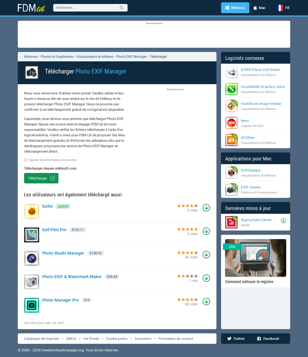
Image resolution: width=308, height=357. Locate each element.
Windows (31, 57)
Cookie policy (117, 338)
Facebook (271, 338)
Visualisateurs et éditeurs (94, 57)
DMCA (71, 338)
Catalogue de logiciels (41, 338)
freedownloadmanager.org (63, 350)
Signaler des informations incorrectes (53, 160)
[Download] (283, 220)
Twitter (239, 338)
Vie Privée (91, 338)
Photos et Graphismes (57, 57)
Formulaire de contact (176, 338)
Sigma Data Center (256, 220)
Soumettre (143, 338)
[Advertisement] (154, 34)
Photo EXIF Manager (131, 57)
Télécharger (37, 178)
